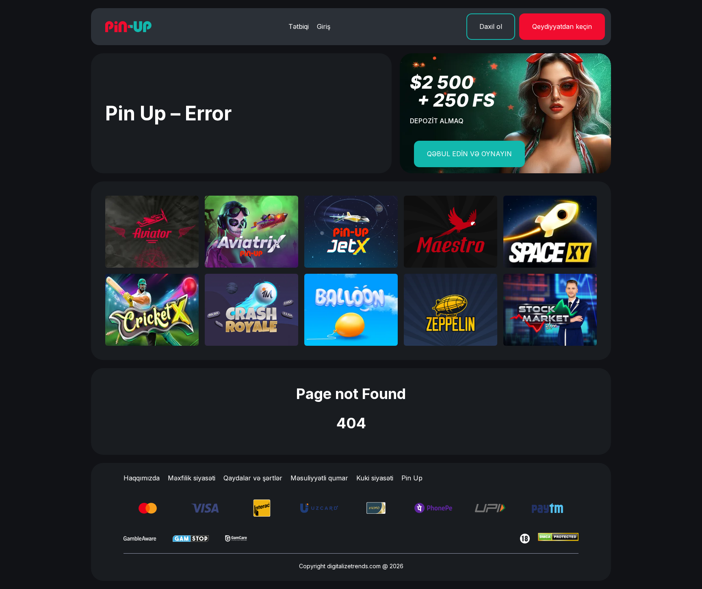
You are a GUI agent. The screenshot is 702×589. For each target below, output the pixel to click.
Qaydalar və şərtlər (252, 478)
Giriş (323, 26)
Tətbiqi (298, 26)
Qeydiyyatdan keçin (562, 26)
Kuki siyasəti (374, 478)
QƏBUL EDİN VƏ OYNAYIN (469, 154)
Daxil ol (490, 26)
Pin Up (411, 478)
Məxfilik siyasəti (191, 478)
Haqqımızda (142, 478)
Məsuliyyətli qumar (319, 478)
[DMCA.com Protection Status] (558, 538)
